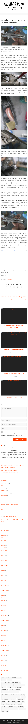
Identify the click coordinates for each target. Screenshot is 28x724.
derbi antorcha (17, 687)
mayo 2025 (3, 542)
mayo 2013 (3, 600)
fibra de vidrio (5, 694)
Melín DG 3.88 (4, 490)
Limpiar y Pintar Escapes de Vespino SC (9, 470)
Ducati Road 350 (4, 483)
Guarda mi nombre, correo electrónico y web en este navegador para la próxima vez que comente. (13, 434)
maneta (9, 279)
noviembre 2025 (4, 532)
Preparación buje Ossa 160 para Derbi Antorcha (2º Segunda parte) (14, 350)
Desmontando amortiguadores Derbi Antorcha (14, 374)
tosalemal (5, 47)
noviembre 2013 (4, 585)
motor (3, 701)
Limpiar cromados (15, 697)
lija (3, 697)
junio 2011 (3, 655)
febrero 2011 (4, 665)
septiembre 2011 (4, 650)
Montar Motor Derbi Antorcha (14, 397)
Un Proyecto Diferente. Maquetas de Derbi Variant (11, 469)
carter (3, 680)
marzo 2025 (3, 547)
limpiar (7, 697)
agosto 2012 (3, 622)
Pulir (23, 701)
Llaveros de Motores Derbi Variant (8, 467)
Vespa (7, 711)
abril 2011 (3, 660)
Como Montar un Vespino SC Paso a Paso (9, 472)
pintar (18, 701)
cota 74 (16, 685)
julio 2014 (3, 570)
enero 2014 (3, 580)
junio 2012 (3, 627)
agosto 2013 (3, 592)
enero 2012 (3, 640)
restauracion (12, 706)
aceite (7, 677)
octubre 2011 (4, 647)
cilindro (9, 680)
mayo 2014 (3, 572)
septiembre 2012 (4, 620)
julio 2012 (3, 625)
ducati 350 (17, 689)
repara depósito (11, 704)
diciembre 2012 (4, 612)
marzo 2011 (3, 662)
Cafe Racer (13, 677)
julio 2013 (3, 595)
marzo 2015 (3, 557)
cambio (19, 677)
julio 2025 (3, 537)
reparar (19, 704)
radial (3, 704)
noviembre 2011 (4, 645)
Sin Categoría (4, 495)
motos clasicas (11, 701)
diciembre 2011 (4, 642)
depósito (10, 687)
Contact (23, 720)
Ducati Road (5, 692)
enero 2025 (3, 552)
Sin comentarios (18, 49)
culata (4, 687)
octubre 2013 (4, 587)
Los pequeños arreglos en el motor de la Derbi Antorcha (14, 326)
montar (23, 697)
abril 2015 (3, 555)
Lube (2, 485)
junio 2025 (3, 540)
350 (3, 677)
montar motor (5, 699)
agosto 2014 (3, 567)
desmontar (5, 689)
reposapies (4, 706)
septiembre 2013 (4, 590)
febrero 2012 (4, 637)
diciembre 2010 (4, 670)
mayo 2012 (3, 630)
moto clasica (21, 699)
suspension (22, 709)
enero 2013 (3, 610)
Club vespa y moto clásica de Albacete (11, 682)
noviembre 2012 (4, 615)
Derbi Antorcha (7, 49)
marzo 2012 (3, 635)
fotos (12, 694)
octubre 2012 (4, 617)
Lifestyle (13, 720)
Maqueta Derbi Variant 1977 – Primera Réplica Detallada (12, 465)
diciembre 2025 (4, 530)
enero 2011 (3, 667)
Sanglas (4, 709)
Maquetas (3, 488)
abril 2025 (3, 545)
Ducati (11, 689)
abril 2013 (3, 602)
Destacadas (3, 480)
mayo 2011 (3, 658)
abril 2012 (3, 632)
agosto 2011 (3, 652)
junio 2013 (3, 597)
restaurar (20, 706)
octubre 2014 (4, 565)
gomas (17, 694)
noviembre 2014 (4, 562)
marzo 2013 (3, 605)
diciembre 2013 (4, 582)
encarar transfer (14, 692)
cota (11, 685)
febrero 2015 (4, 560)
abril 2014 (3, 575)
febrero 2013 (4, 607)
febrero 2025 (4, 550)
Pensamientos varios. (5, 493)
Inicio (7, 279)
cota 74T (22, 685)
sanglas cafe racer (12, 709)
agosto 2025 (3, 535)
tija (3, 711)
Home (4, 720)
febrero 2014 (4, 577)
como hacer (5, 685)
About (8, 720)
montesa (13, 699)
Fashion (18, 720)
